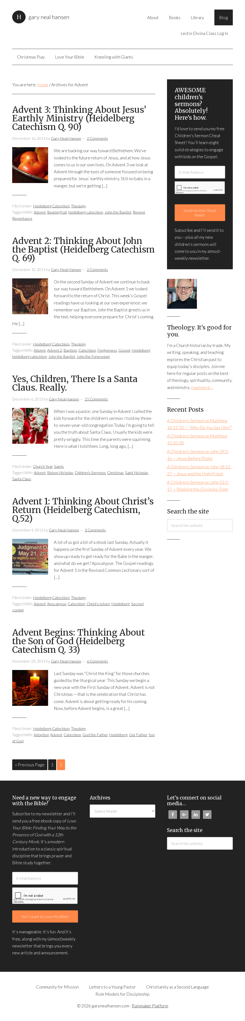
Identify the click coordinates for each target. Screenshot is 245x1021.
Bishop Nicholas (60, 472)
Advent (40, 212)
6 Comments (97, 661)
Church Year (43, 466)
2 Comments (97, 138)
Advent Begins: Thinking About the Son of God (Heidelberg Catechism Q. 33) (78, 641)
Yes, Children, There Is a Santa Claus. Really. (75, 383)
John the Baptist (118, 212)
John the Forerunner (93, 356)
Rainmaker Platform (150, 1005)
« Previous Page (30, 764)
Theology (78, 206)
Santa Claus (21, 478)
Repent (139, 212)
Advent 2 (54, 350)
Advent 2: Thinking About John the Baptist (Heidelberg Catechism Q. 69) (83, 250)
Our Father (138, 734)
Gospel (124, 350)
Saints (59, 466)
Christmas (115, 472)
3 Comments (95, 530)
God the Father (95, 734)
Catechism (87, 350)
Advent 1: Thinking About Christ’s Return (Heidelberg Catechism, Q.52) (83, 510)
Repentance (22, 218)
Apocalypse (56, 603)
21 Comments (96, 399)
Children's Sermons (90, 472)
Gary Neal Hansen (48, 16)
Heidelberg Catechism (51, 206)
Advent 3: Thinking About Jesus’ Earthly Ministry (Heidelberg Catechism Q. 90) (79, 118)
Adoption (41, 734)
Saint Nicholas (136, 472)
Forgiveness (107, 350)
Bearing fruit (57, 212)
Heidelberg (141, 350)
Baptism (70, 350)
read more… (202, 387)
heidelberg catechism (85, 212)
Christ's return (98, 603)
